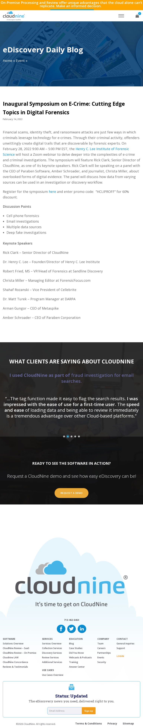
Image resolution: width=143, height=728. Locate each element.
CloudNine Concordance (15, 662)
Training (73, 662)
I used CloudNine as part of (71, 378)
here (52, 191)
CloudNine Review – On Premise (19, 652)
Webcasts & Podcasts (80, 657)
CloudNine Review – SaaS (16, 648)
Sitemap (128, 723)
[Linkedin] (82, 628)
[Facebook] (61, 628)
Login (120, 656)
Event (20, 60)
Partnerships (104, 652)
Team (100, 643)
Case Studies (75, 648)
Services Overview (51, 643)
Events (100, 657)
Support (121, 648)
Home (7, 60)
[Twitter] (71, 628)
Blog (71, 643)
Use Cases (48, 670)
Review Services (50, 657)
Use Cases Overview (52, 675)
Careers (101, 648)
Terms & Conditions (88, 723)
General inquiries (125, 643)
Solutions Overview (13, 643)
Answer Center (77, 666)
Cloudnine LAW (10, 657)
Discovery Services (52, 652)
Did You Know (76, 652)
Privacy (112, 723)
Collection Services (52, 648)
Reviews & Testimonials (15, 666)
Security (101, 662)
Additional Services (52, 662)
